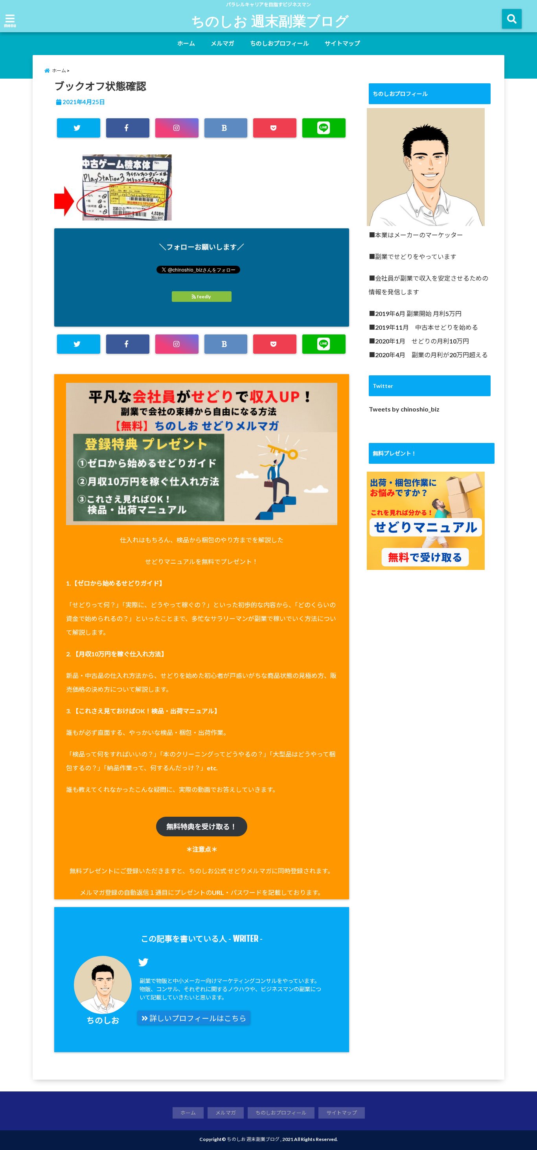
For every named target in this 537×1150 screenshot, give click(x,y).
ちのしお (103, 1020)
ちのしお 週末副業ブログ (270, 20)
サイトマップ (342, 43)
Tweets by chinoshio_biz (404, 409)
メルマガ (222, 43)
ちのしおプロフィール (279, 43)
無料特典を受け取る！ (201, 826)
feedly (203, 296)
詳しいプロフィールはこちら (197, 1018)
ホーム (186, 43)
